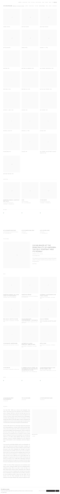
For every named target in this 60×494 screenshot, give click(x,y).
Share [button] (34, 436)
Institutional (38, 2)
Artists (20, 2)
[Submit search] (53, 2)
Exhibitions (24, 2)
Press (43, 2)
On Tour (33, 2)
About (50, 2)
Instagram (54, 2)
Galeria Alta (7, 2)
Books (46, 2)
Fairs (29, 2)
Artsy (56, 2)
